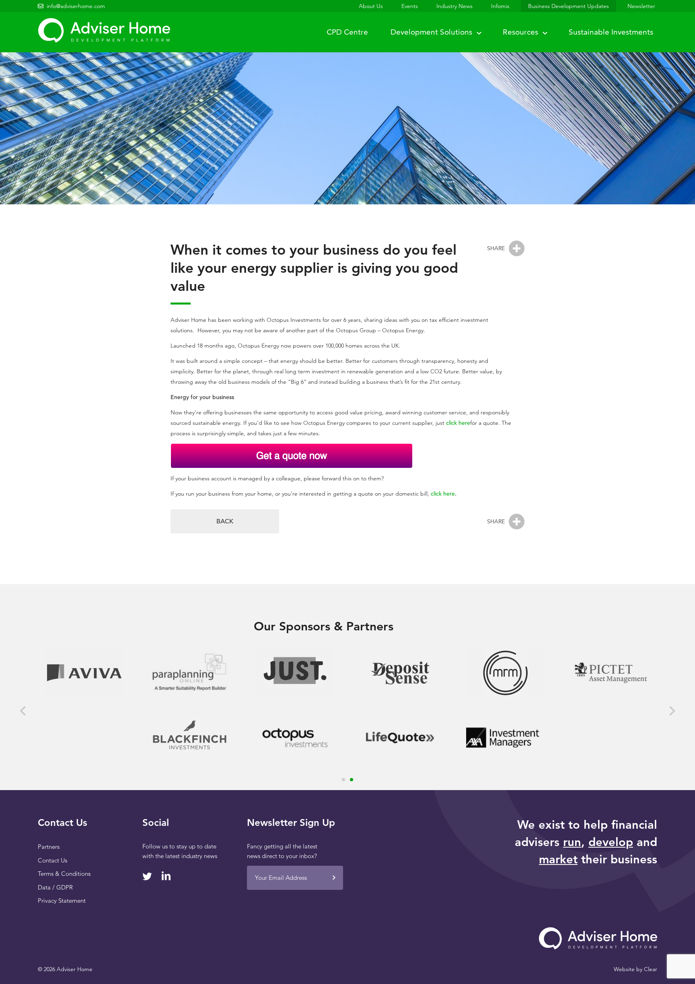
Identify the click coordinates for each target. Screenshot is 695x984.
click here (458, 422)
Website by (635, 969)
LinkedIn (166, 875)
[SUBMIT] (334, 878)
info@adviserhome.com (76, 6)
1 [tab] (343, 779)
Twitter (147, 876)
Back (224, 521)
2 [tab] (351, 779)
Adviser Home (104, 30)
